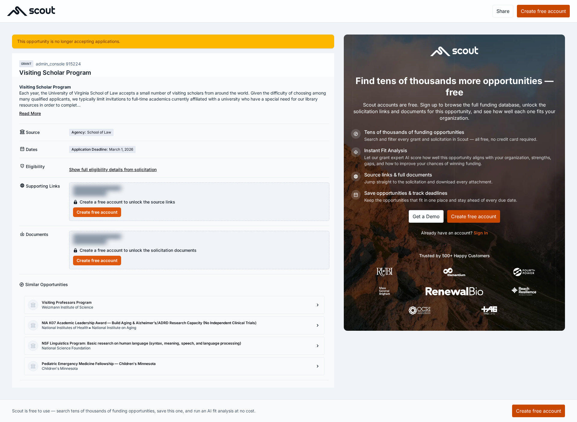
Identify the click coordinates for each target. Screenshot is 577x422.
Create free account (97, 212)
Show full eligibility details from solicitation (113, 169)
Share (502, 11)
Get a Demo (426, 216)
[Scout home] (31, 11)
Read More (30, 113)
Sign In (481, 232)
